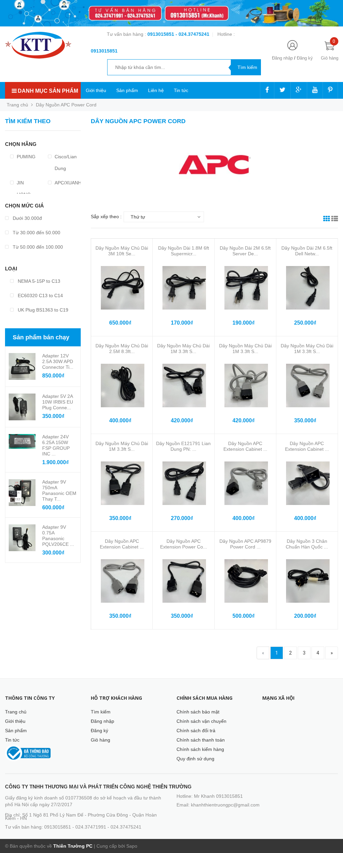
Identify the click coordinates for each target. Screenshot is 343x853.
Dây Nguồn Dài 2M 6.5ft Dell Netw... (306, 250)
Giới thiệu (96, 90)
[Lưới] (326, 219)
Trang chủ (15, 711)
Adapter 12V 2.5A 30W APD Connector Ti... (57, 361)
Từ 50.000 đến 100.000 (37, 247)
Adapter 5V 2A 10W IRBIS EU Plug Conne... (57, 402)
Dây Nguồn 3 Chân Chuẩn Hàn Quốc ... (307, 543)
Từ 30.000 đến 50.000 (35, 232)
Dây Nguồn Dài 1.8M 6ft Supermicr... (183, 250)
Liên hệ (156, 90)
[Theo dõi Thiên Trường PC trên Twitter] (282, 90)
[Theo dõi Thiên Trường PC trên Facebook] (267, 90)
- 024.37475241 (192, 34)
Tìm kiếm (101, 711)
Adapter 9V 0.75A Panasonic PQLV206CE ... (58, 535)
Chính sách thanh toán (201, 740)
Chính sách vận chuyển (201, 721)
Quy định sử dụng (195, 758)
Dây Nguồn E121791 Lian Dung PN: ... (183, 446)
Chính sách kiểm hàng (200, 749)
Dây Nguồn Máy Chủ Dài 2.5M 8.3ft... (121, 348)
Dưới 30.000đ (26, 218)
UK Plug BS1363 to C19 (42, 310)
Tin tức (181, 90)
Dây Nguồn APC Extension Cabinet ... (245, 446)
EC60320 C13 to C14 (39, 295)
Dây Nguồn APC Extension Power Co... (183, 543)
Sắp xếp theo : (106, 216)
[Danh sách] (334, 219)
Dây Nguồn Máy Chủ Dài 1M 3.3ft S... (183, 348)
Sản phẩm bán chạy (41, 337)
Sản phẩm (127, 90)
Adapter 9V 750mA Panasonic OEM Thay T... (59, 490)
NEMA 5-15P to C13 (38, 281)
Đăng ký (305, 58)
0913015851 (161, 34)
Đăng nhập (282, 58)
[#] (171, 13)
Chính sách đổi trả (196, 730)
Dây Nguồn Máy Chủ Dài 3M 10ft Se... (121, 250)
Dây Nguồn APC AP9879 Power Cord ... (245, 543)
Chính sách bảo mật (198, 711)
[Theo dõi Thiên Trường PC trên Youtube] (315, 90)
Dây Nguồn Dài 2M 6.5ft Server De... (245, 250)
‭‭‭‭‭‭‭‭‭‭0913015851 (104, 51)
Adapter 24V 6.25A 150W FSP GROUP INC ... (56, 445)
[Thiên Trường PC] (38, 45)
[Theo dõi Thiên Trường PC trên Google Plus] (299, 90)
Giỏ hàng (100, 740)
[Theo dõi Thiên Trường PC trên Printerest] (330, 90)
